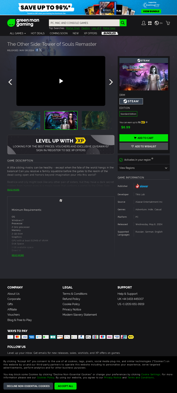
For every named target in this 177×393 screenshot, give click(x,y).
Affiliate (12, 309)
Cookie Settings (150, 374)
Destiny (85, 28)
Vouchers (13, 314)
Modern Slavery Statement (80, 314)
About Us (13, 293)
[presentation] (11, 82)
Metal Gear (109, 28)
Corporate (14, 299)
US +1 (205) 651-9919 (131, 304)
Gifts (10, 304)
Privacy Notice (72, 309)
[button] (17, 33)
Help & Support (127, 293)
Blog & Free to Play (19, 320)
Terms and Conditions (141, 377)
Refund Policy (71, 299)
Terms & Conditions (75, 293)
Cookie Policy (71, 304)
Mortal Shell (73, 28)
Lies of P (96, 28)
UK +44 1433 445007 (130, 299)
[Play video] (61, 81)
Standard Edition (128, 113)
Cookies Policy (45, 377)
